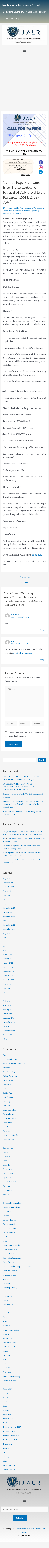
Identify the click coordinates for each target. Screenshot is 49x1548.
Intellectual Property (10, 1270)
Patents (5, 1351)
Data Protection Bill (10, 1182)
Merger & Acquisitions (11, 1330)
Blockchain (7, 1084)
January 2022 (8, 963)
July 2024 (6, 895)
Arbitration (7, 1067)
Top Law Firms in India (11, 1435)
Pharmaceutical (8, 1355)
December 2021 (9, 967)
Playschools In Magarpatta (22, 653)
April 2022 (6, 950)
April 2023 (6, 920)
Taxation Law (8, 1418)
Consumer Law (8, 1139)
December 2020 (9, 1018)
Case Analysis (8, 1097)
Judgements (7, 1296)
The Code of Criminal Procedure (15, 1423)
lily (4, 838)
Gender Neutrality (9, 1228)
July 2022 (6, 937)
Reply (42, 629)
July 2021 (6, 988)
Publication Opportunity (30, 210)
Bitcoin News (8, 1080)
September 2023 (9, 916)
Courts (5, 1152)
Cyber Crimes (8, 1173)
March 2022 (7, 954)
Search (5, 755)
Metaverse (6, 1334)
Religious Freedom (10, 1380)
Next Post (25, 582)
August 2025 (7, 878)
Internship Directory (10, 1287)
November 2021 (9, 971)
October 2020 (8, 1026)
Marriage (6, 1321)
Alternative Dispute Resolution (14, 1063)
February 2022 (8, 958)
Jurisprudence (8, 1304)
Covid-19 (6, 1156)
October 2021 (8, 975)
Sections (6, 1410)
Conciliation (7, 1127)
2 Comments (7, 208)
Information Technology (12, 1258)
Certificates (7, 1105)
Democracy (7, 1186)
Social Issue (7, 1414)
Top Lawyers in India (10, 1439)
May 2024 (6, 903)
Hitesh (13, 641)
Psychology (7, 1372)
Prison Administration (10, 1368)
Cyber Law (7, 1177)
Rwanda (6, 1401)
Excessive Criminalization (12, 1207)
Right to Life (7, 1389)
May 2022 (6, 946)
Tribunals (6, 1448)
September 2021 (9, 980)
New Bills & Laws (9, 1342)
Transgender (7, 1444)
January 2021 (8, 1013)
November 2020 (9, 1022)
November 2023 (9, 908)
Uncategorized (8, 1456)
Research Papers (8, 213)
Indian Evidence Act (10, 1249)
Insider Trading (8, 1262)
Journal (5, 210)
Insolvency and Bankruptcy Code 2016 (17, 1266)
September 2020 (9, 1030)
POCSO (6, 1359)
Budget (5, 1088)
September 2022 (9, 929)
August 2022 (7, 933)
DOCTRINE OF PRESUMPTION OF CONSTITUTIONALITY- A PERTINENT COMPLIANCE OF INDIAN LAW (19, 787)
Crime (5, 1160)
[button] (24, 50)
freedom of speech (9, 1220)
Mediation (6, 1325)
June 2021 (6, 992)
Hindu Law (7, 1237)
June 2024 (6, 899)
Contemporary (8, 1143)
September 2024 (9, 886)
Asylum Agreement (10, 1076)
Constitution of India (10, 1135)
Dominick (15, 615)
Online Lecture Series (10, 1346)
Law (4, 1308)
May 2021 (6, 996)
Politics (5, 1363)
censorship (6, 1101)
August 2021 (7, 984)
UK (4, 1452)
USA (4, 1461)
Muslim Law (7, 1338)
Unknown (6, 845)
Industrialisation (8, 1253)
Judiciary (6, 1300)
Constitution (7, 1131)
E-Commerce (8, 1190)
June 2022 (6, 941)
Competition (7, 1122)
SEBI (5, 1406)
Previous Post (25, 577)
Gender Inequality (9, 1224)
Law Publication (15, 210)
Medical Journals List (10, 852)
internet (5, 1279)
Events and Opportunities (34, 208)
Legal (5, 1317)
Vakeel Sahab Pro (9, 1465)
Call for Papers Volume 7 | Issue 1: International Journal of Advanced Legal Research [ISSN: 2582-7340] (24, 12)
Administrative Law (10, 1059)
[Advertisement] (24, 79)
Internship (6, 1283)
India (5, 1241)
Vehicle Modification (10, 1469)
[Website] (38, 724)
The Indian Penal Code (11, 1431)
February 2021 (8, 1009)
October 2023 (8, 912)
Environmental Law (10, 1198)
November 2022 (9, 925)
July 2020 (6, 1039)
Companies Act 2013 (10, 1118)
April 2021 (6, 1001)
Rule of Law (7, 1397)
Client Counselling (9, 1110)
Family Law (7, 1211)
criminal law (7, 1165)
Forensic (6, 1215)
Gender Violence (9, 1232)
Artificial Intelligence (10, 1072)
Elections (6, 1194)
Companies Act (8, 1114)
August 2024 (7, 891)
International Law (9, 1275)
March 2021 (7, 1005)
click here (37, 554)
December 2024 (9, 882)
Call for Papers (19, 208)
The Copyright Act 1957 (12, 1427)
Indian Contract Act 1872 (12, 1245)
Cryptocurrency (8, 1169)
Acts (4, 1055)
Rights (5, 1393)
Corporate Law (8, 1148)
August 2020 (7, 1035)
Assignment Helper (10, 831)
